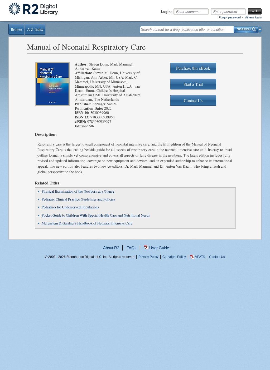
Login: (166, 12)
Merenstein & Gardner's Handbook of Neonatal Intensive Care (87, 223)
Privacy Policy (148, 257)
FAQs (132, 248)
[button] (260, 29)
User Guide (159, 248)
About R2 (111, 248)
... (135, 276)
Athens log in (253, 17)
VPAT (200, 257)
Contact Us (217, 257)
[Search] (246, 28)
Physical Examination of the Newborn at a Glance (78, 191)
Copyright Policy (174, 257)
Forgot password (230, 17)
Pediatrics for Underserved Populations (70, 207)
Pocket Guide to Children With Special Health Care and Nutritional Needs (96, 215)
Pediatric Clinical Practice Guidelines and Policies (78, 199)
